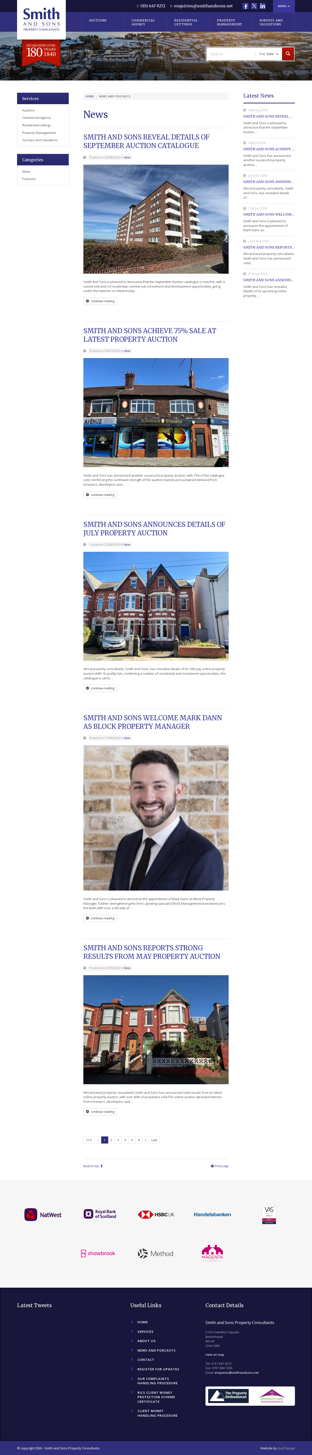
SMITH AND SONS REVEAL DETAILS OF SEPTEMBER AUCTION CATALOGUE (146, 141)
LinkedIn (263, 6)
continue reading (102, 301)
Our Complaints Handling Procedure (157, 1380)
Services (30, 98)
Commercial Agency (143, 22)
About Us (146, 1341)
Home (90, 96)
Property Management (229, 22)
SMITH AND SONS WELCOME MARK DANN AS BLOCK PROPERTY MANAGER (152, 722)
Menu (283, 6)
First (89, 1140)
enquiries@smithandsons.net (203, 5)
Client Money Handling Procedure (157, 1413)
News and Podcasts (156, 1350)
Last (154, 1140)
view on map (214, 1354)
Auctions (98, 20)
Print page (221, 1166)
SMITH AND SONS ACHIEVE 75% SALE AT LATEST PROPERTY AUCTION (149, 335)
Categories (32, 159)
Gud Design (286, 1448)
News (127, 157)
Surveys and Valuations (271, 22)
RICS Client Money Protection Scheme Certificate (156, 1397)
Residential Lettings (186, 22)
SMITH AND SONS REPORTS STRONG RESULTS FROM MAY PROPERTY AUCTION (151, 952)
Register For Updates (158, 1369)
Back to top (91, 1166)
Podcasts (29, 179)
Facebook (246, 6)
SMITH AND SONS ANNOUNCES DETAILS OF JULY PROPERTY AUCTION (154, 528)
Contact (146, 1359)
